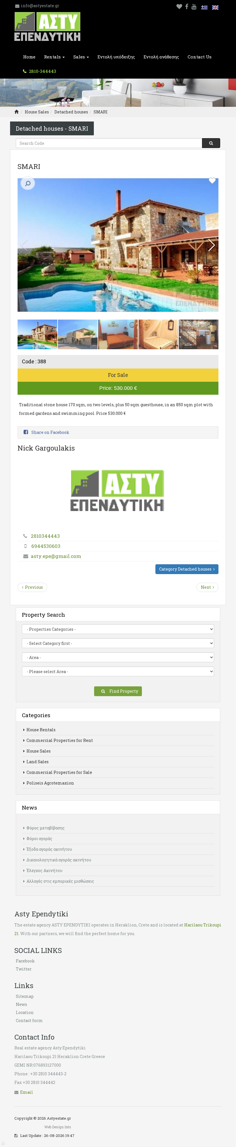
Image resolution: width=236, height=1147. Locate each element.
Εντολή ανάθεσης (161, 57)
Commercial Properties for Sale (59, 772)
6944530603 (45, 546)
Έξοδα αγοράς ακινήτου (49, 849)
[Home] (16, 112)
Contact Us (200, 57)
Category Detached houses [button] (186, 569)
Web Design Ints (57, 1127)
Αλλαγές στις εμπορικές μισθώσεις (60, 881)
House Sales (37, 112)
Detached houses (71, 112)
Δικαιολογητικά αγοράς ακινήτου (58, 860)
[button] (212, 245)
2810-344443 (42, 71)
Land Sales (37, 761)
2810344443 (45, 536)
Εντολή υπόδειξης (116, 57)
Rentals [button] (53, 57)
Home (29, 57)
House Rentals (41, 729)
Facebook (25, 961)
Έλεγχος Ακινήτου (44, 870)
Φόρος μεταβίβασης (45, 828)
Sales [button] (79, 57)
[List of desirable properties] (179, 6)
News (21, 1004)
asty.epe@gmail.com (56, 556)
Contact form (29, 1020)
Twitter (24, 969)
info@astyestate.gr (40, 5)
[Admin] (3, 1142)
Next (207, 587)
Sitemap (25, 996)
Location (25, 1012)
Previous (33, 587)
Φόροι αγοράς (39, 838)
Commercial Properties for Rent (59, 740)
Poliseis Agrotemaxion (50, 783)
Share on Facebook (50, 432)
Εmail (26, 1092)
